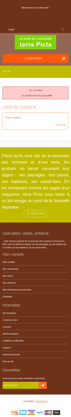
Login (11, 29)
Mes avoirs (8, 276)
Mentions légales (11, 334)
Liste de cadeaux (19, 108)
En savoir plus (35, 213)
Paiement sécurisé (11, 354)
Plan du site (8, 361)
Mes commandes (11, 269)
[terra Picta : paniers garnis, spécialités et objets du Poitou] (35, 42)
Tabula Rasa (42, 401)
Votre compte (9, 262)
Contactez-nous (10, 320)
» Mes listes (60, 125)
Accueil (7, 71)
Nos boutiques (9, 313)
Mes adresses (9, 283)
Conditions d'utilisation (13, 341)
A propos (7, 347)
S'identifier (7, 296)
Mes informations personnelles (17, 290)
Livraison (7, 327)
